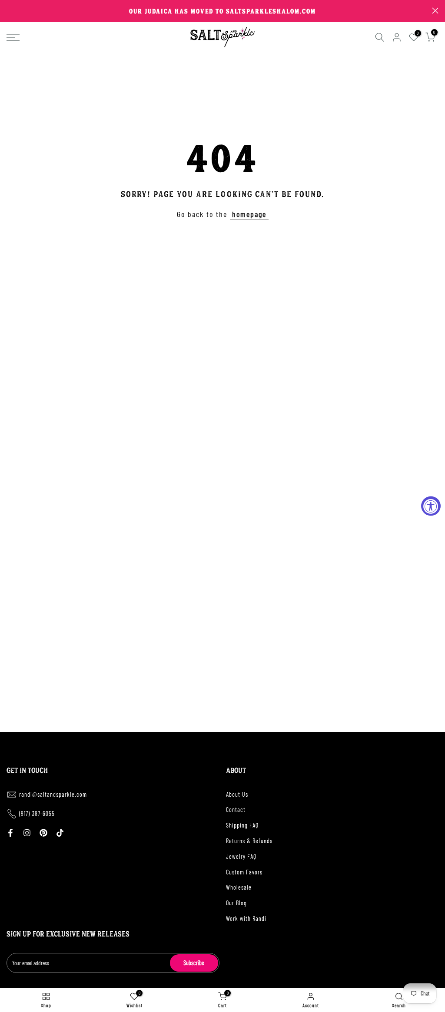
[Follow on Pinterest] (43, 833)
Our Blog (236, 903)
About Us (237, 794)
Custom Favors (244, 872)
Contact (236, 809)
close (10, 10)
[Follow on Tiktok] (60, 833)
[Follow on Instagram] (27, 833)
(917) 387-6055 (37, 813)
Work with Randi (246, 918)
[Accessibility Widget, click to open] (431, 506)
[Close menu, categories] (136, 11)
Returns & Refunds (249, 840)
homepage (249, 214)
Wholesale (239, 887)
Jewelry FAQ (241, 856)
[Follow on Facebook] (10, 833)
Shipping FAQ (242, 825)
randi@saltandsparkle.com (53, 794)
